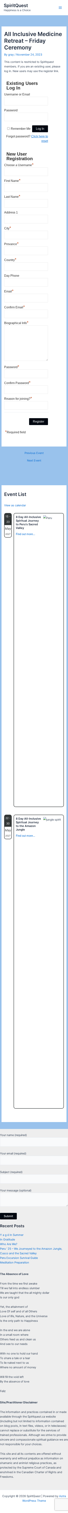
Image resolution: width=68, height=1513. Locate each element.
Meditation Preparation (14, 1262)
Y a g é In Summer (11, 1235)
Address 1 (11, 212)
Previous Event (34, 453)
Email (9, 291)
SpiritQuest (16, 5)
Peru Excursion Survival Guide (19, 1258)
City (7, 228)
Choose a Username (19, 165)
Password (11, 110)
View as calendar (15, 505)
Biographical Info (16, 322)
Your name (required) (13, 1135)
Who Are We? (8, 1244)
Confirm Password (17, 382)
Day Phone (11, 275)
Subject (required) (11, 1172)
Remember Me (21, 128)
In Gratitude (7, 1239)
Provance (11, 243)
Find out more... (25, 534)
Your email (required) (13, 1153)
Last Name (12, 196)
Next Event (34, 460)
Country (10, 259)
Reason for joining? (18, 398)
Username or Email (17, 94)
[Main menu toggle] (60, 8)
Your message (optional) (15, 1190)
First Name (12, 180)
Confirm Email (14, 307)
